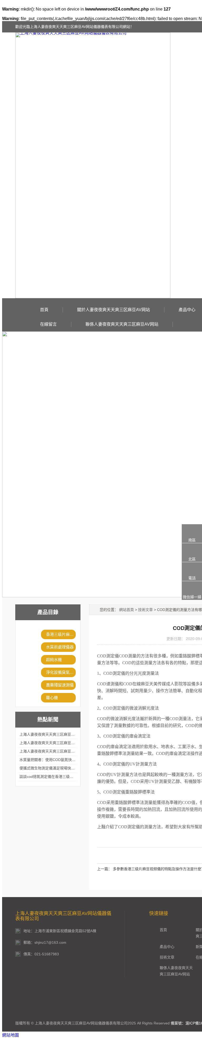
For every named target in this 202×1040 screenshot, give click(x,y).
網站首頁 (126, 610)
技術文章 (145, 610)
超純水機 (54, 659)
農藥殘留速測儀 (60, 685)
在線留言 (48, 324)
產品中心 (187, 309)
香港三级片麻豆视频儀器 (61, 634)
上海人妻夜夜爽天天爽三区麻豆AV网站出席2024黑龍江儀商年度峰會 (75, 734)
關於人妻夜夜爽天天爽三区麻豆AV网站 (113, 309)
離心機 (52, 697)
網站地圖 (10, 1035)
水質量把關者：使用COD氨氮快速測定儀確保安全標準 (64, 760)
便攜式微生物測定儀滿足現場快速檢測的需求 (56, 768)
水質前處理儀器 (60, 647)
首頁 (44, 309)
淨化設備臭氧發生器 (61, 672)
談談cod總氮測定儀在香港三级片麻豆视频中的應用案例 (64, 776)
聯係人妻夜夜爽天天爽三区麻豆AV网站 (121, 324)
